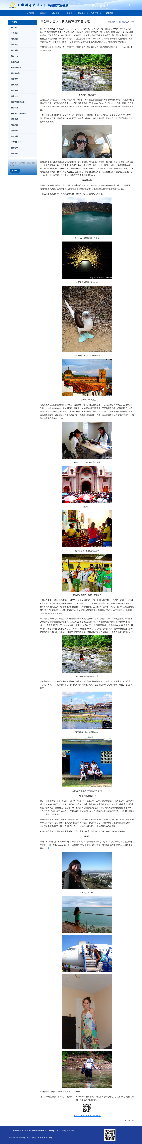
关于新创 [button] (30, 13)
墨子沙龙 (14, 108)
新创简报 (14, 50)
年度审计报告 (16, 142)
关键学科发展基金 (18, 102)
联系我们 (14, 39)
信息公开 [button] (94, 13)
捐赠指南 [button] (81, 13)
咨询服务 (14, 90)
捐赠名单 (14, 148)
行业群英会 (15, 62)
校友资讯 (14, 85)
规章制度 (14, 154)
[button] (109, 13)
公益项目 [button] (68, 13)
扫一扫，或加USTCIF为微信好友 (87, 1115)
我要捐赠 (14, 119)
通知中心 (14, 56)
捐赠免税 (14, 130)
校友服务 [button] (55, 13)
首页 (113, 22)
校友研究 (14, 79)
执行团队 (14, 27)
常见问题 (14, 136)
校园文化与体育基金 (18, 113)
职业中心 (14, 96)
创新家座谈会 (16, 68)
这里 (47, 848)
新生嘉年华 (15, 73)
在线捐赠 (14, 125)
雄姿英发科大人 (123, 22)
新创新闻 (14, 44)
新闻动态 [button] (43, 13)
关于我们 (14, 33)
